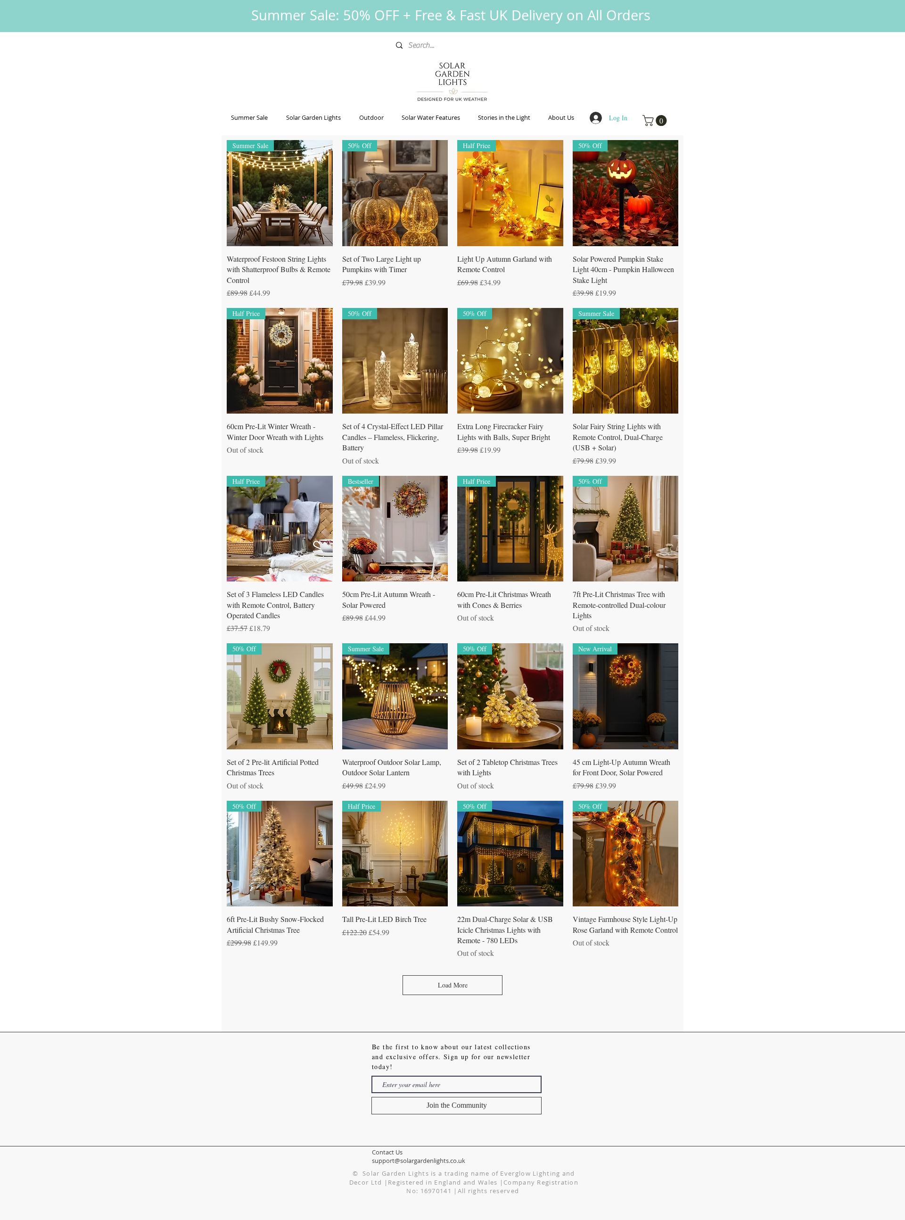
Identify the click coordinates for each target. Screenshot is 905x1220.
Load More (453, 984)
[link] (655, 120)
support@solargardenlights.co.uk (418, 1160)
